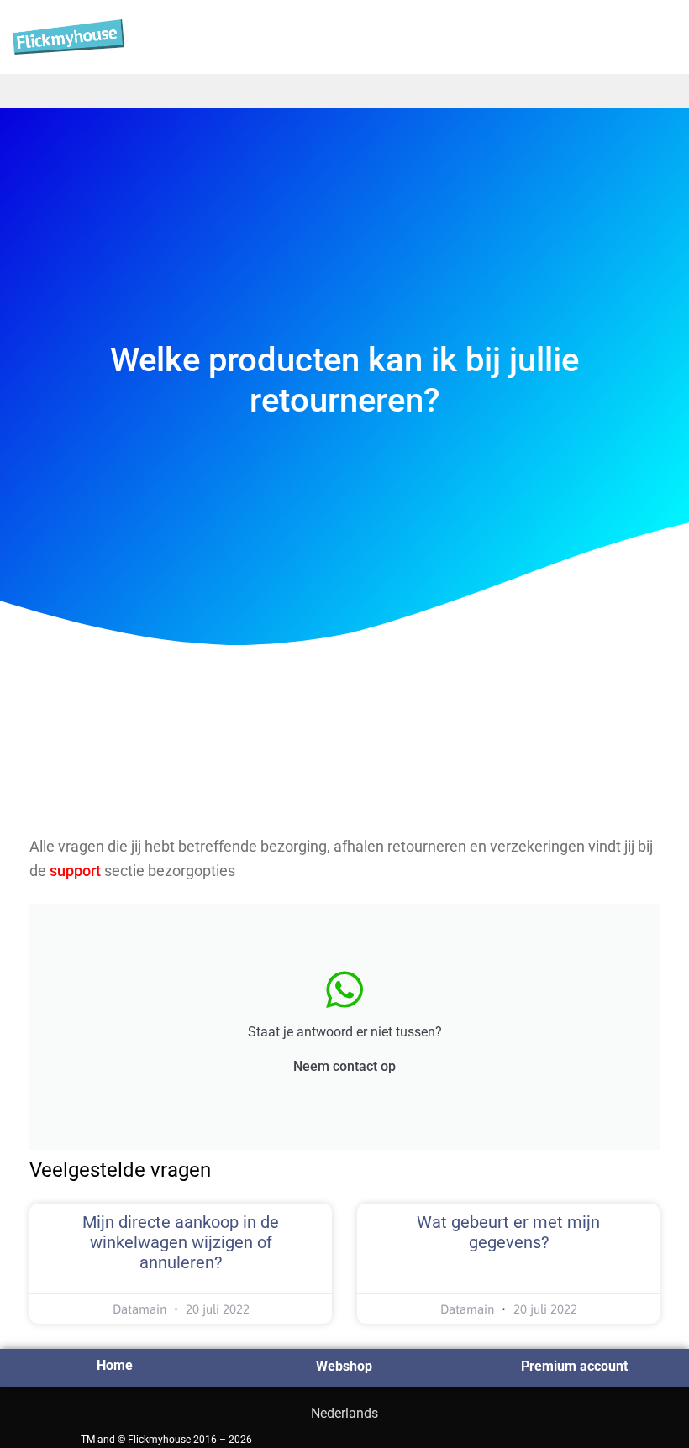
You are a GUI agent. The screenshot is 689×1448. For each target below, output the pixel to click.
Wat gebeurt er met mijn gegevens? (508, 1232)
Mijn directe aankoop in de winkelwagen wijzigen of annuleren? (180, 1242)
